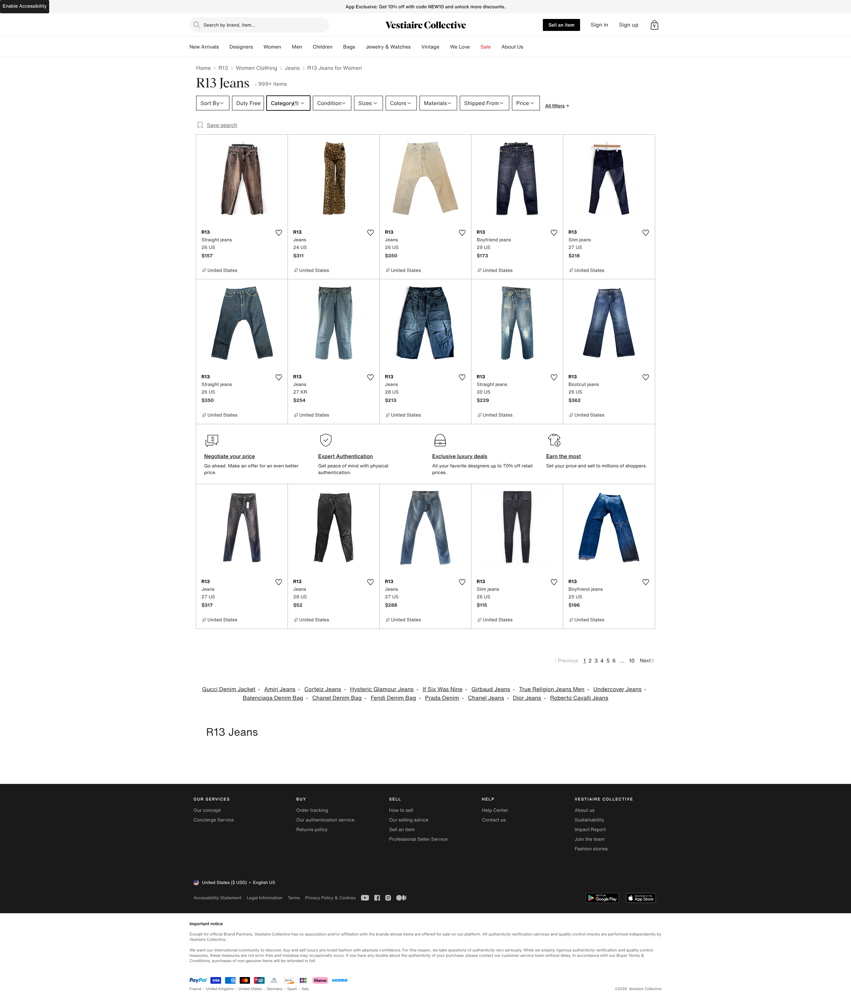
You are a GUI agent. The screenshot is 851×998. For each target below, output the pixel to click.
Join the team (590, 839)
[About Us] (528, 47)
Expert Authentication (345, 456)
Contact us (494, 819)
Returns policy (311, 829)
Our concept (207, 810)
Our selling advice (408, 819)
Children (323, 47)
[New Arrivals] (224, 47)
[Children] (337, 47)
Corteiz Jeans (322, 689)
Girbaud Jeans (490, 689)
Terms (294, 898)
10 (632, 661)
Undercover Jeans (617, 689)
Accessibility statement (217, 898)
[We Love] (475, 47)
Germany (275, 988)
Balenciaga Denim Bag (273, 698)
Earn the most (563, 456)
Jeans (292, 68)
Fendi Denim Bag (393, 698)
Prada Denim (442, 698)
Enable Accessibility (25, 6)
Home (203, 68)
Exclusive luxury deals (459, 456)
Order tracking (312, 810)
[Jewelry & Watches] (416, 47)
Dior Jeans (527, 698)
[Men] (307, 47)
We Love (460, 47)
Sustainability (589, 819)
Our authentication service (325, 819)
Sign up (629, 24)
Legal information (264, 898)
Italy (305, 988)
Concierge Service (213, 819)
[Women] (286, 47)
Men (297, 47)
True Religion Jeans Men (551, 689)
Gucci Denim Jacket (228, 689)
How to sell (401, 810)
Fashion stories (591, 848)
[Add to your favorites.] (279, 233)
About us (584, 810)
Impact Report (590, 829)
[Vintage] (444, 47)
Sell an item (561, 24)
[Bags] (360, 47)
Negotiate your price (229, 456)
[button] (654, 25)
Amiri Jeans (280, 689)
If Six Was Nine (442, 689)
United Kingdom (220, 988)
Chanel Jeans (486, 698)
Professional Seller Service (418, 839)
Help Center (495, 810)
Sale (486, 47)
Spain (292, 988)
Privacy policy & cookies (330, 898)
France (195, 988)
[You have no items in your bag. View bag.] (654, 25)
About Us (512, 47)
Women (272, 47)
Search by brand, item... (229, 24)
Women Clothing (256, 68)
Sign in (599, 24)
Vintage (430, 47)
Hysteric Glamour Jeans (382, 689)
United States (250, 988)
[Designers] (258, 47)
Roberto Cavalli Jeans (579, 698)
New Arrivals (204, 47)
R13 (223, 68)
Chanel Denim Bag (337, 698)
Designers (241, 47)
